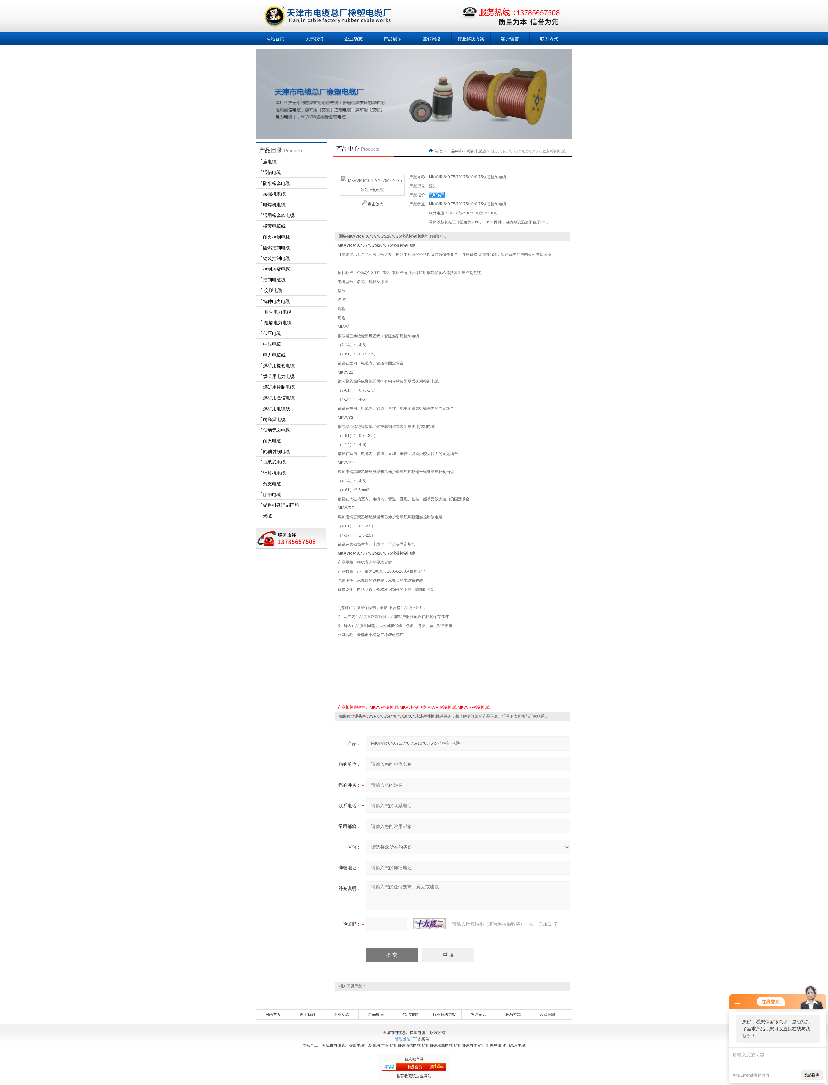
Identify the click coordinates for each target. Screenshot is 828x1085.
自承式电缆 (274, 462)
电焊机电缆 (274, 204)
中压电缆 (272, 344)
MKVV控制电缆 (413, 707)
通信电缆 (272, 172)
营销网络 (432, 38)
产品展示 (393, 38)
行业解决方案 (471, 38)
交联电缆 (272, 290)
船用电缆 (272, 494)
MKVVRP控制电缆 (474, 707)
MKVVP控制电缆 (384, 707)
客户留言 (510, 38)
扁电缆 (270, 161)
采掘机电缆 (274, 194)
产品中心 (455, 151)
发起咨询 (812, 1075)
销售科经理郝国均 (281, 505)
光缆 (267, 515)
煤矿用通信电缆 (279, 397)
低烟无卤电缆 (276, 430)
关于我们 (314, 38)
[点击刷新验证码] (429, 923)
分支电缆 (272, 483)
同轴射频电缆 (276, 451)
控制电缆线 (274, 279)
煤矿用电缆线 (276, 408)
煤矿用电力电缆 (279, 376)
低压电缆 (272, 333)
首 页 (439, 151)
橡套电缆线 (274, 226)
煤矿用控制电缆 (279, 387)
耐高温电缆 (274, 419)
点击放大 (375, 204)
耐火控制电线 (276, 237)
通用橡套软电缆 (279, 215)
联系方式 (549, 38)
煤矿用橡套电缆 (279, 365)
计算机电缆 (274, 473)
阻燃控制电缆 (276, 247)
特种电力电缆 (276, 301)
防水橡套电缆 (276, 183)
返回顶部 (547, 1014)
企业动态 (353, 38)
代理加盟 (410, 1014)
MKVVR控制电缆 (442, 707)
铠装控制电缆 (276, 258)
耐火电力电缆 (277, 312)
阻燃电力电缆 (277, 322)
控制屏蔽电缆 (276, 269)
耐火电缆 (272, 440)
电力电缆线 (274, 355)
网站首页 (275, 38)
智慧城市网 (414, 1059)
